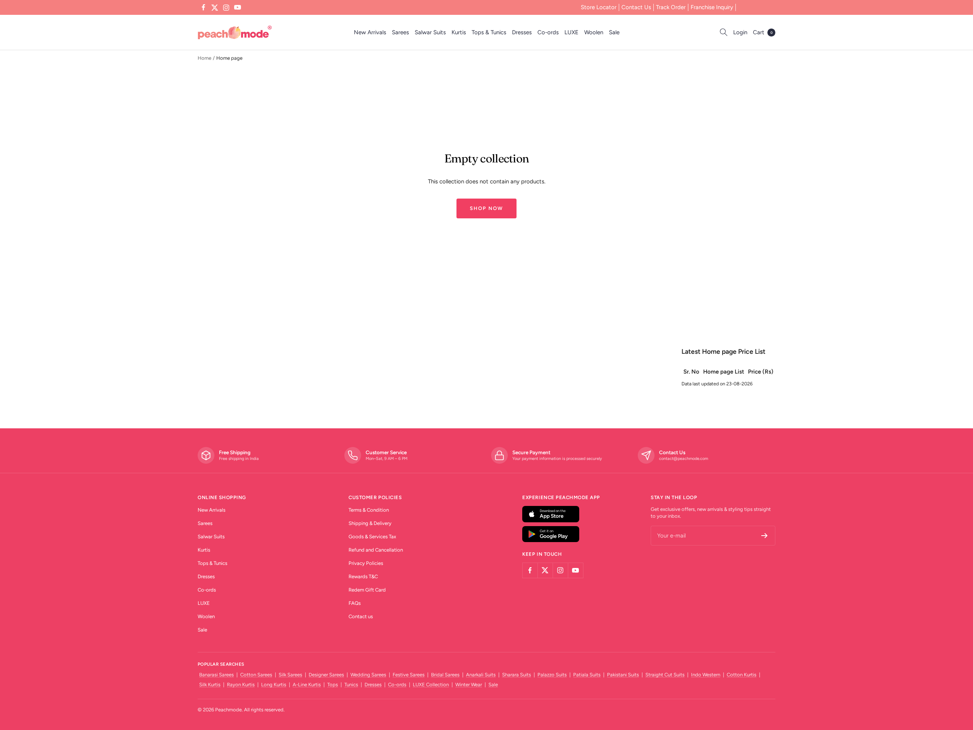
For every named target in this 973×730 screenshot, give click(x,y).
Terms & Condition (369, 510)
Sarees (400, 32)
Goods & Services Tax (372, 536)
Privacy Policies (366, 563)
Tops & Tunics (489, 32)
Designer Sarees (326, 675)
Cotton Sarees (256, 675)
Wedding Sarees (368, 675)
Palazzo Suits (552, 675)
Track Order (671, 7)
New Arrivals (370, 32)
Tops (332, 684)
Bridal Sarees (445, 675)
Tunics (351, 684)
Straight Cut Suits (665, 675)
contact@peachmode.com (683, 458)
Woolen (593, 32)
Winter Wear (468, 684)
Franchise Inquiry (712, 7)
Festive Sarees (409, 675)
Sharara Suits (516, 675)
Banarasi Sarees (216, 675)
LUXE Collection (431, 684)
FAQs (355, 603)
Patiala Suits (587, 675)
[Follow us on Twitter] (214, 7)
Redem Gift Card (367, 590)
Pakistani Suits (623, 675)
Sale (614, 32)
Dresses (522, 32)
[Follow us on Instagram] (226, 7)
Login (740, 32)
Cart (763, 32)
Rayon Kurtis (241, 684)
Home (204, 58)
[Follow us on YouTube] (237, 7)
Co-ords (548, 32)
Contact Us (636, 7)
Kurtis (459, 32)
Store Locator (598, 7)
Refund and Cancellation (376, 550)
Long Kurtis (273, 684)
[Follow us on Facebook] (203, 7)
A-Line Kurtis (307, 684)
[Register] (764, 535)
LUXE (571, 32)
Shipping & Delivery (370, 523)
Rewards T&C (363, 576)
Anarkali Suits (481, 675)
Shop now (486, 208)
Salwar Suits (430, 32)
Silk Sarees (290, 675)
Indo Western (705, 675)
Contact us (361, 616)
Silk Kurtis (209, 684)
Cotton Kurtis (741, 675)
